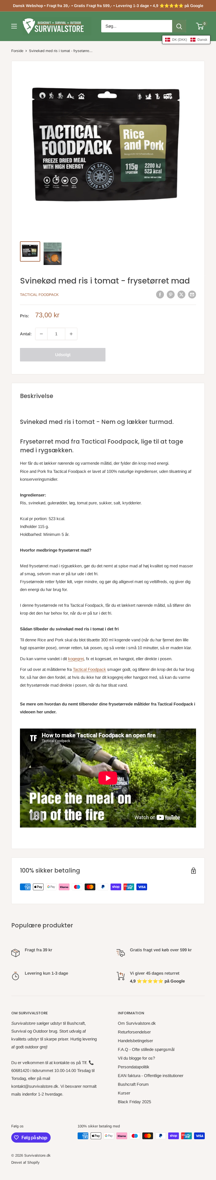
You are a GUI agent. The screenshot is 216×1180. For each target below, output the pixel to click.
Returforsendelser (134, 1032)
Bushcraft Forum (133, 1084)
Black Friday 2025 (134, 1101)
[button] (186, 39)
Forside (17, 51)
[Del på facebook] (160, 294)
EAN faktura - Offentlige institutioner (150, 1075)
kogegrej (76, 658)
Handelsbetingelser (135, 1040)
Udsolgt (63, 354)
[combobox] (136, 26)
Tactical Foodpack (39, 295)
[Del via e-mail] (192, 294)
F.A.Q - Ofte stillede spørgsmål (146, 1049)
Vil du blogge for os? (136, 1058)
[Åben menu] (14, 26)
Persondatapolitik (133, 1066)
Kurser (124, 1093)
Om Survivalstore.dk (137, 1023)
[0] (200, 26)
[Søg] (179, 26)
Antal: (26, 333)
